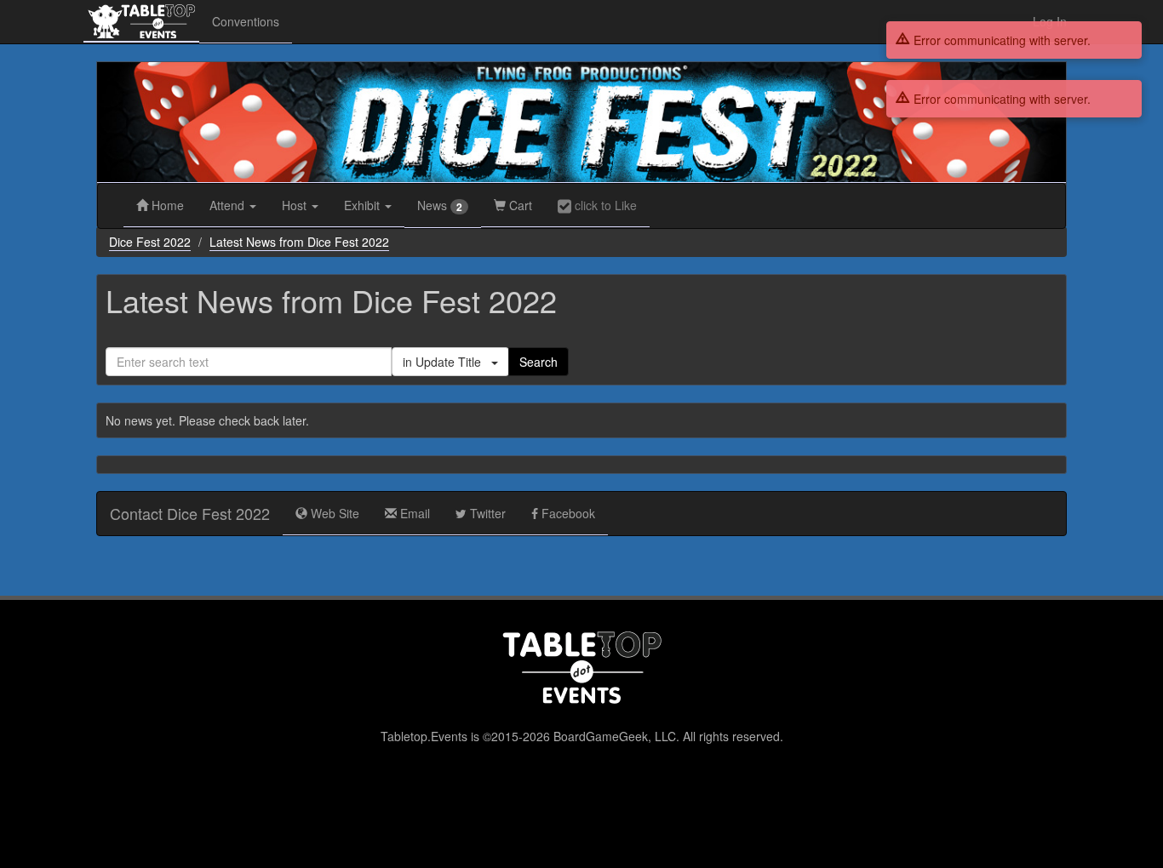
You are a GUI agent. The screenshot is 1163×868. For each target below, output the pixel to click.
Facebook (566, 513)
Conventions (245, 21)
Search (538, 361)
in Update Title (447, 361)
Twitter (486, 513)
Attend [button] (228, 205)
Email (413, 513)
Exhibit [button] (363, 205)
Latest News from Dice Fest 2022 (299, 241)
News (439, 205)
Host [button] (296, 205)
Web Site (333, 513)
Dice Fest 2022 (150, 241)
